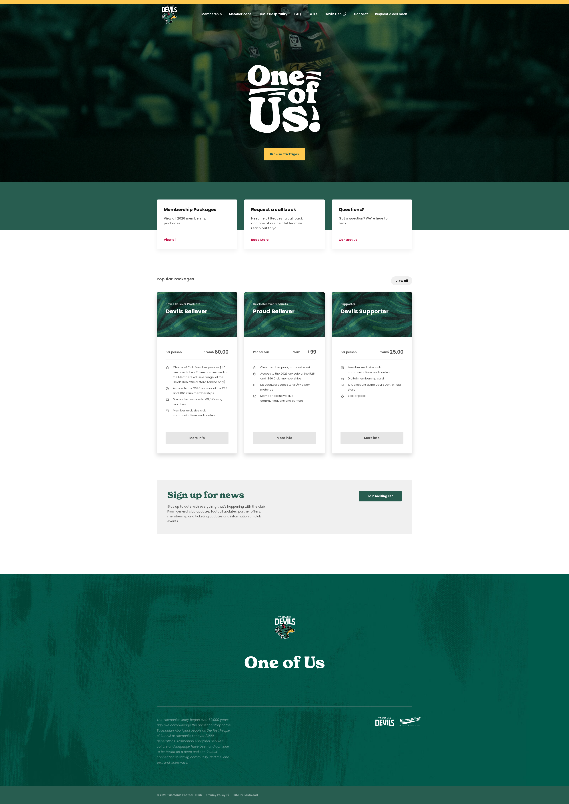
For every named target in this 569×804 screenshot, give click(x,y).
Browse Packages (284, 154)
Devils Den (333, 14)
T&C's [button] (313, 14)
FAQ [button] (297, 14)
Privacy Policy (216, 795)
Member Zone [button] (240, 14)
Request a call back (391, 14)
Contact (361, 14)
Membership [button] (211, 14)
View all (401, 281)
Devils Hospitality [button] (272, 14)
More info (197, 438)
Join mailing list (380, 496)
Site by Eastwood (245, 795)
